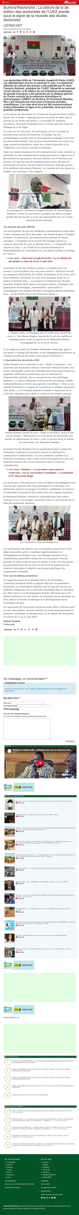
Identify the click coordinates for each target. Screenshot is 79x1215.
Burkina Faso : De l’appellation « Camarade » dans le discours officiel (42, 882)
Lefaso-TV (10, 1165)
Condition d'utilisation (49, 1175)
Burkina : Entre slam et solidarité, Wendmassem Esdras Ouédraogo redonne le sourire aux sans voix (45, 895)
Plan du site (46, 1170)
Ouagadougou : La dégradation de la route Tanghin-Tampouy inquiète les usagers (43, 909)
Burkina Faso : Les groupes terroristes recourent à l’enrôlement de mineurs (44, 801)
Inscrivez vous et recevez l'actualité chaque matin (19, 1184)
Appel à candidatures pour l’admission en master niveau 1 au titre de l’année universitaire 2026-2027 (41, 1070)
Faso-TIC (9, 1172)
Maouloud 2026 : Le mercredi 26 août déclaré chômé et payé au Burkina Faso (45, 868)
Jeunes (9, 1177)
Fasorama (10, 1167)
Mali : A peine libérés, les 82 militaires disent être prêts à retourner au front (40, 1111)
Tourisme (9, 1170)
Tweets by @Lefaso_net (11, 1017)
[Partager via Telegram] (30, 32)
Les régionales (11, 1162)
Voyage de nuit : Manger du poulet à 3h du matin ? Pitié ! (37, 814)
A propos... (46, 1162)
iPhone (49, 1191)
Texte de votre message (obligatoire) (16, 714)
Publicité (45, 1165)
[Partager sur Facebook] (17, 32)
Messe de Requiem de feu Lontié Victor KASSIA (30, 1095)
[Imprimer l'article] (34, 32)
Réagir (20, 803)
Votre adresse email (10, 706)
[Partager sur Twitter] (20, 32)
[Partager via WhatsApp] (27, 32)
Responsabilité (47, 1177)
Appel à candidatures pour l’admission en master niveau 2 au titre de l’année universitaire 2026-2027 (41, 1078)
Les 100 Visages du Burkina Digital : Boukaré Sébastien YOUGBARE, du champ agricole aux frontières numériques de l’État (45, 922)
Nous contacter (45, 1184)
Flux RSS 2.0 (46, 1172)
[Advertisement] (39, 650)
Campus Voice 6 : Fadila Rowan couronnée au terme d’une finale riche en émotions (43, 949)
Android (43, 1191)
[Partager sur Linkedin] (24, 32)
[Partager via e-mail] (14, 32)
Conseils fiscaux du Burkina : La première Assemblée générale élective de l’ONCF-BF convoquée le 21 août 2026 (43, 1061)
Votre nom (7, 703)
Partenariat (46, 1167)
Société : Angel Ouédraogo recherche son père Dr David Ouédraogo (41, 935)
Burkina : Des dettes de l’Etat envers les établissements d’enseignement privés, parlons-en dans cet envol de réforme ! (46, 828)
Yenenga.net (10, 1175)
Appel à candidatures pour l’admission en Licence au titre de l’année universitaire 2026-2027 (42, 1086)
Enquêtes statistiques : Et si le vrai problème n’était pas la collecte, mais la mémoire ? (40, 1136)
